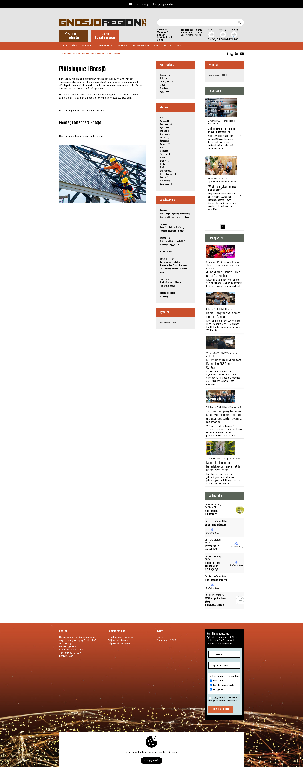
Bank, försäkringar (167, 227)
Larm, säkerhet (175, 282)
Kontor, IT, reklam (167, 259)
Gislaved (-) (164, 151)
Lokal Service (91, 53)
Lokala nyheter (141, 45)
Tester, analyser (177, 217)
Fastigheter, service (168, 286)
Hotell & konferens (167, 293)
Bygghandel (164, 92)
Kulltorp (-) (164, 138)
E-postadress (220, 665)
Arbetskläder (179, 262)
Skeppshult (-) (166, 124)
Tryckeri (176, 265)
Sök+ (74, 45)
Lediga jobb (123, 45)
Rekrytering (174, 214)
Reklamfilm (176, 269)
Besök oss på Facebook (120, 636)
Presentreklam (166, 265)
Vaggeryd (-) (165, 144)
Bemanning (164, 214)
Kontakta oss (66, 655)
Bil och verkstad (166, 252)
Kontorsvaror (165, 262)
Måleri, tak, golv (166, 82)
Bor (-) (162, 167)
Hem (65, 45)
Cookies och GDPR (166, 640)
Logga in (160, 636)
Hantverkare (103, 53)
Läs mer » (173, 752)
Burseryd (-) (165, 158)
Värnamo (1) (164, 121)
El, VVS (162, 85)
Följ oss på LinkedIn (118, 640)
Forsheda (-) (165, 154)
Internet (183, 265)
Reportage (87, 45)
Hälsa (187, 217)
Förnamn (217, 654)
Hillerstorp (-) (165, 181)
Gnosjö (162, 148)
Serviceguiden (104, 45)
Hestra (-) (164, 177)
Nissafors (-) (165, 134)
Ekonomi (163, 224)
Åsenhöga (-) (165, 141)
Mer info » (232, 700)
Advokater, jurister (176, 231)
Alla (161, 118)
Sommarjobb (165, 217)
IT (172, 262)
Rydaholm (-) (165, 128)
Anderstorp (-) (166, 184)
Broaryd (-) (164, 161)
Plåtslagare (115, 53)
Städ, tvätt (164, 282)
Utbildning (164, 297)
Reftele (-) (164, 131)
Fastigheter (164, 279)
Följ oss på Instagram (119, 643)
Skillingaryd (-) (166, 171)
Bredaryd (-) (165, 164)
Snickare (163, 78)
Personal (163, 210)
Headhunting (185, 214)
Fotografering (165, 269)
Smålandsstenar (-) (168, 174)
